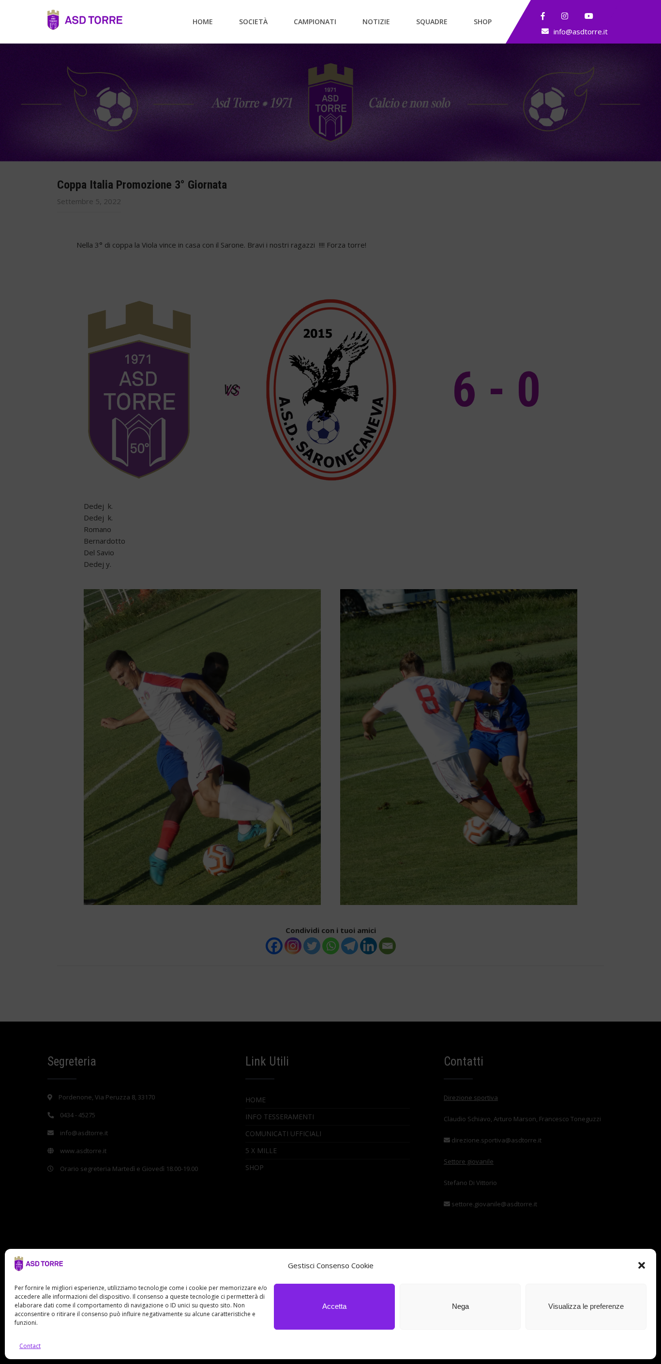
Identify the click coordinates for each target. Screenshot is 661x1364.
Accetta (334, 1307)
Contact (30, 1346)
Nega (460, 1307)
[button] (641, 1265)
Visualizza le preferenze (586, 1307)
